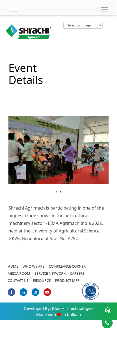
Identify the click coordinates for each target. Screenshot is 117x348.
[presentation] (56, 191)
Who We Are (33, 266)
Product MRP (67, 280)
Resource (42, 280)
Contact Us (18, 280)
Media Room (19, 273)
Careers (77, 273)
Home (13, 266)
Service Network (50, 273)
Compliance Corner (67, 266)
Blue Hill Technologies (72, 308)
